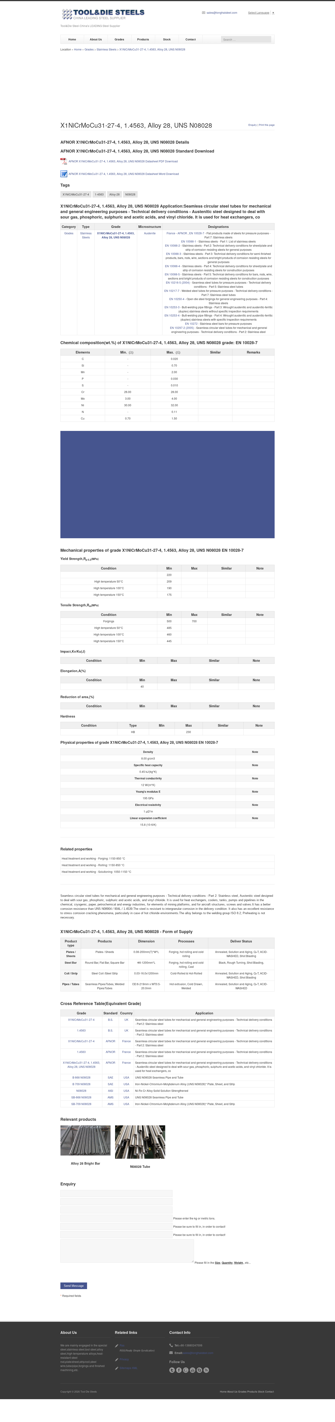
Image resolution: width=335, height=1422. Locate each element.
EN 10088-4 (172, 266)
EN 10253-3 (172, 307)
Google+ (185, 1370)
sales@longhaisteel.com (222, 12)
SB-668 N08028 (81, 1097)
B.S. (110, 1019)
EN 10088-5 (172, 274)
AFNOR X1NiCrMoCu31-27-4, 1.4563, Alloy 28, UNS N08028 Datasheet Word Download (124, 174)
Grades (119, 39)
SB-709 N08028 (81, 1104)
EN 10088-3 (173, 254)
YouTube (192, 1370)
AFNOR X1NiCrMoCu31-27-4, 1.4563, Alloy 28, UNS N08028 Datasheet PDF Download (123, 161)
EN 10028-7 (196, 233)
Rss (122, 1345)
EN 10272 (191, 323)
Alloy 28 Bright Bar (85, 1163)
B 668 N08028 (81, 1077)
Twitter (172, 1370)
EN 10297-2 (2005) (182, 328)
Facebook (179, 1370)
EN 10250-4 (176, 299)
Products (143, 39)
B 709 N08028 (81, 1084)
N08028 (130, 194)
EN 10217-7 (171, 291)
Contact (191, 39)
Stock (167, 39)
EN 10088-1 (188, 241)
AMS (110, 1097)
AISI (110, 1090)
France (171, 233)
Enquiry (252, 125)
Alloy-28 (114, 194)
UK (126, 1019)
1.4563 (81, 1030)
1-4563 (99, 194)
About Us (96, 39)
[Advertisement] (167, 86)
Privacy (124, 1359)
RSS (206, 1370)
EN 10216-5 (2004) (178, 282)
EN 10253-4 (172, 315)
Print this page (267, 125)
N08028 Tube (140, 1166)
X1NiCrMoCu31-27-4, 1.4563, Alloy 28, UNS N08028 (152, 49)
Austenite (150, 233)
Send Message (74, 1285)
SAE (110, 1077)
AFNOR (182, 233)
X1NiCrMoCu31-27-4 (76, 194)
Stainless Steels (106, 49)
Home (72, 39)
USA (126, 1077)
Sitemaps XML (129, 1368)
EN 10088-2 (172, 245)
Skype (199, 1370)
